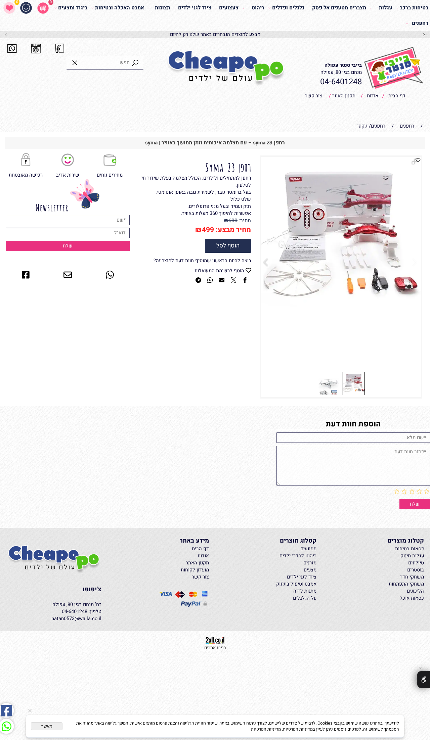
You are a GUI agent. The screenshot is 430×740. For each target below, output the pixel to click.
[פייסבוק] (6, 710)
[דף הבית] (226, 68)
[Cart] (43, 8)
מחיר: (244, 221)
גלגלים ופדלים (288, 8)
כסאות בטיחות (409, 548)
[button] (267, 263)
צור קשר (313, 95)
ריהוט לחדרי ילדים (298, 555)
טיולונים (416, 562)
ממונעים (308, 548)
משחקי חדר (412, 577)
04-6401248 (341, 82)
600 (233, 221)
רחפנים (420, 23)
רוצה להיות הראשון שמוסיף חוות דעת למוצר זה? (202, 260)
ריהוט (258, 8)
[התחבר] (26, 8)
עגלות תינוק (412, 555)
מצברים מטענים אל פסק (339, 8)
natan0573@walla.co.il (76, 618)
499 (208, 230)
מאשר (46, 726)
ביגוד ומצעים (72, 8)
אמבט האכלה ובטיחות (119, 8)
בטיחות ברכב (414, 8)
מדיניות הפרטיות (266, 729)
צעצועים (228, 8)
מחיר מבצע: (232, 230)
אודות (372, 95)
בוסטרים (415, 569)
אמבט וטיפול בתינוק (296, 584)
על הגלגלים (304, 598)
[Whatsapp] (6, 726)
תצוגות (162, 8)
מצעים (310, 569)
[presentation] (6, 34)
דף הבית (396, 95)
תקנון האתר (343, 95)
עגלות (385, 8)
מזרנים (309, 562)
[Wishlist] (9, 8)
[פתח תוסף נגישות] (423, 679)
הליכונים (415, 591)
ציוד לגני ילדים (194, 8)
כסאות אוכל (412, 598)
